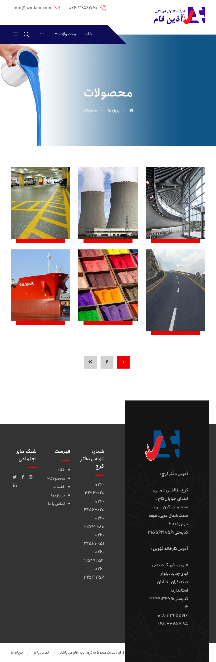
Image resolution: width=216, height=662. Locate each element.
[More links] (42, 34)
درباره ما (58, 495)
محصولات (57, 478)
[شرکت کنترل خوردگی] (179, 16)
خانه (61, 470)
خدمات (59, 487)
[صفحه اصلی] (131, 110)
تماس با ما (56, 504)
